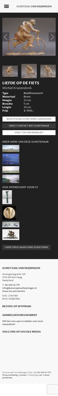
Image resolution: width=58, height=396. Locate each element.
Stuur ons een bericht (13, 291)
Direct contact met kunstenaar (29, 125)
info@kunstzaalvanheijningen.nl (19, 288)
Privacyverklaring (10, 375)
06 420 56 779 (12, 285)
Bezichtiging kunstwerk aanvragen (29, 119)
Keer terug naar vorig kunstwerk (26, 247)
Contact (23, 375)
